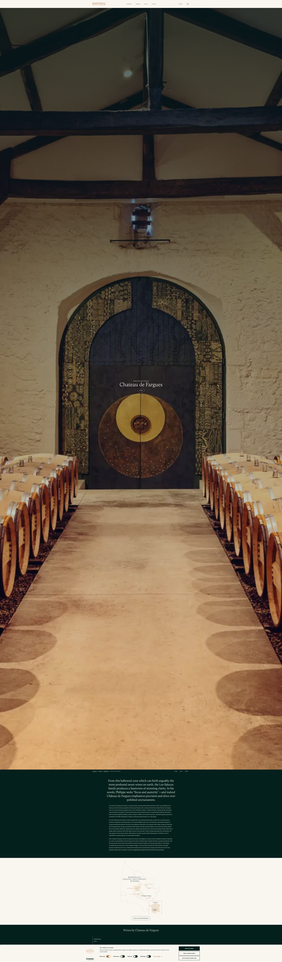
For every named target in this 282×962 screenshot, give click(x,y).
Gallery (186, 771)
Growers (95, 771)
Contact (154, 4)
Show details (157, 956)
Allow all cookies (189, 948)
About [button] (146, 4)
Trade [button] (180, 4)
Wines (141, 390)
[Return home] (99, 4)
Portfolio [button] (129, 4)
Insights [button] (138, 4)
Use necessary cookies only (189, 958)
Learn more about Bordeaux (141, 918)
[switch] (123, 956)
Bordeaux (106, 771)
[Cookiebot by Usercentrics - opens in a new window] (90, 959)
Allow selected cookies (189, 953)
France (100, 771)
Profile (175, 771)
